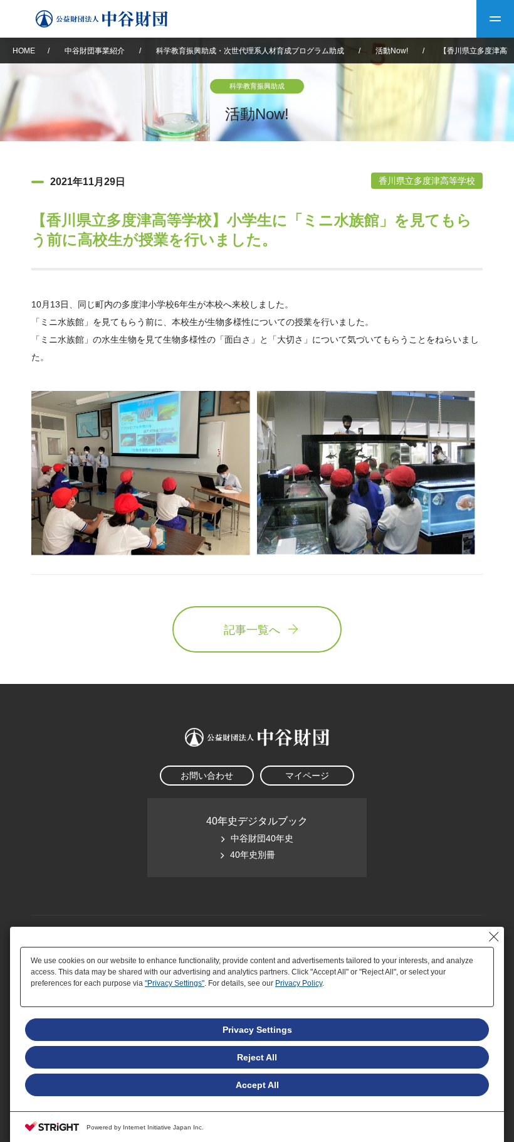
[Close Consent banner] (494, 937)
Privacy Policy (298, 983)
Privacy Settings (257, 1030)
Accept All (257, 1085)
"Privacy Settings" (174, 983)
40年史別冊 (252, 855)
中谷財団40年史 (262, 838)
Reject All (257, 1057)
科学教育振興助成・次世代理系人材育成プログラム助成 (250, 50)
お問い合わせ (207, 776)
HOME (24, 50)
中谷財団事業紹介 (96, 50)
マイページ (307, 776)
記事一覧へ (252, 630)
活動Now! (391, 50)
